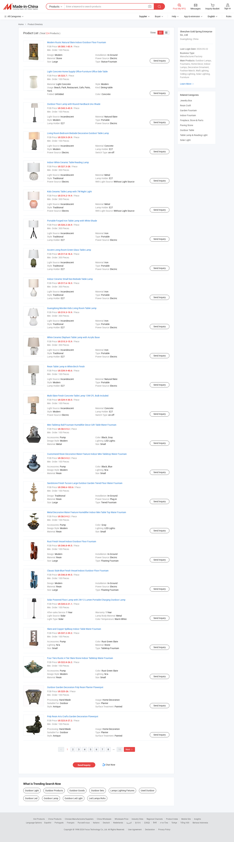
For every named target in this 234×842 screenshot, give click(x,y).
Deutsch (106, 822)
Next (129, 749)
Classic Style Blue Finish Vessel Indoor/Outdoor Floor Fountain (78, 570)
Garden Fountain (188, 110)
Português (59, 822)
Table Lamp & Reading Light (194, 135)
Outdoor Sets (97, 790)
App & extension (192, 16)
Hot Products (39, 819)
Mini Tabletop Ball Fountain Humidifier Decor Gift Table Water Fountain (81, 424)
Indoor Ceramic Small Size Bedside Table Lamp (70, 278)
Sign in (227, 8)
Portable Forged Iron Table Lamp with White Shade (72, 220)
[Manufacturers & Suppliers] (20, 6)
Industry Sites (137, 819)
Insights (197, 819)
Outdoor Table (187, 130)
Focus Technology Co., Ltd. (96, 829)
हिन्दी (155, 822)
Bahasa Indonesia (200, 822)
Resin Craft (185, 105)
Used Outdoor (147, 790)
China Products (54, 819)
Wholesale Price (121, 819)
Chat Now (110, 764)
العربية (129, 822)
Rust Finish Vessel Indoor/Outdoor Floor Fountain (71, 541)
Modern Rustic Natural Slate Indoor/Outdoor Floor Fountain (76, 42)
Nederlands (118, 822)
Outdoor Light (32, 790)
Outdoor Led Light (74, 798)
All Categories (14, 16)
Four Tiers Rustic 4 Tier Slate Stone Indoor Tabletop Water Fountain (80, 658)
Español (47, 822)
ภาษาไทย (164, 822)
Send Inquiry (159, 60)
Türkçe (174, 822)
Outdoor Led (31, 798)
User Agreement (135, 829)
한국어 (138, 822)
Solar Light (185, 140)
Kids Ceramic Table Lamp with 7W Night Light (69, 191)
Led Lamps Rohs (97, 798)
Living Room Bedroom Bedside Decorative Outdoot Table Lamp (78, 133)
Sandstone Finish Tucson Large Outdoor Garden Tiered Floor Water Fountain (84, 483)
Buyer (158, 16)
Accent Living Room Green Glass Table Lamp (69, 249)
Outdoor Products (54, 790)
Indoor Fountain (188, 115)
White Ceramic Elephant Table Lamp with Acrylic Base (73, 337)
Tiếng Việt (184, 822)
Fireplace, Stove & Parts (191, 120)
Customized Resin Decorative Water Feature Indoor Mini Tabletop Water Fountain (87, 453)
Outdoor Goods (77, 790)
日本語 (147, 822)
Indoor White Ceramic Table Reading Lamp (68, 162)
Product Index (172, 819)
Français (70, 822)
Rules (228, 16)
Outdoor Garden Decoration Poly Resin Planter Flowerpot (75, 687)
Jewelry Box (186, 100)
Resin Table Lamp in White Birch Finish (66, 366)
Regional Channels (155, 819)
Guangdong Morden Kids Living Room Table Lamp (71, 308)
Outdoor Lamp (51, 798)
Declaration (150, 829)
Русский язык (84, 822)
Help (174, 16)
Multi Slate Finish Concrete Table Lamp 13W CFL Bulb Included (77, 395)
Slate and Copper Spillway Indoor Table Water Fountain (74, 628)
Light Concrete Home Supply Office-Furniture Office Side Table (77, 71)
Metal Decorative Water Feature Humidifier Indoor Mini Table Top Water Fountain (86, 512)
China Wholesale (104, 819)
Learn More (187, 83)
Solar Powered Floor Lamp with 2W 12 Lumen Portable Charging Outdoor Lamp (86, 599)
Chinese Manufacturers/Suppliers (79, 819)
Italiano (96, 822)
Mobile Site (186, 819)
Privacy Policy (164, 829)
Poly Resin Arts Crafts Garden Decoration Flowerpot (72, 716)
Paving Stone (186, 125)
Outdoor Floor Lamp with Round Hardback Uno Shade (73, 103)
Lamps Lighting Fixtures (122, 790)
